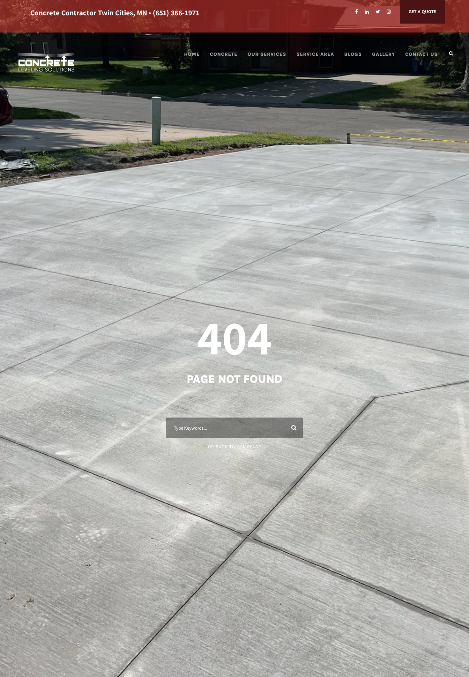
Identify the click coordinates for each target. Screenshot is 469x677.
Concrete (223, 54)
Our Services (267, 54)
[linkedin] (367, 12)
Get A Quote (422, 11)
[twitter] (378, 12)
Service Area (315, 54)
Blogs (353, 54)
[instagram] (389, 12)
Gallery (383, 54)
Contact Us (421, 54)
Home (192, 54)
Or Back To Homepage (234, 446)
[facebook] (356, 12)
